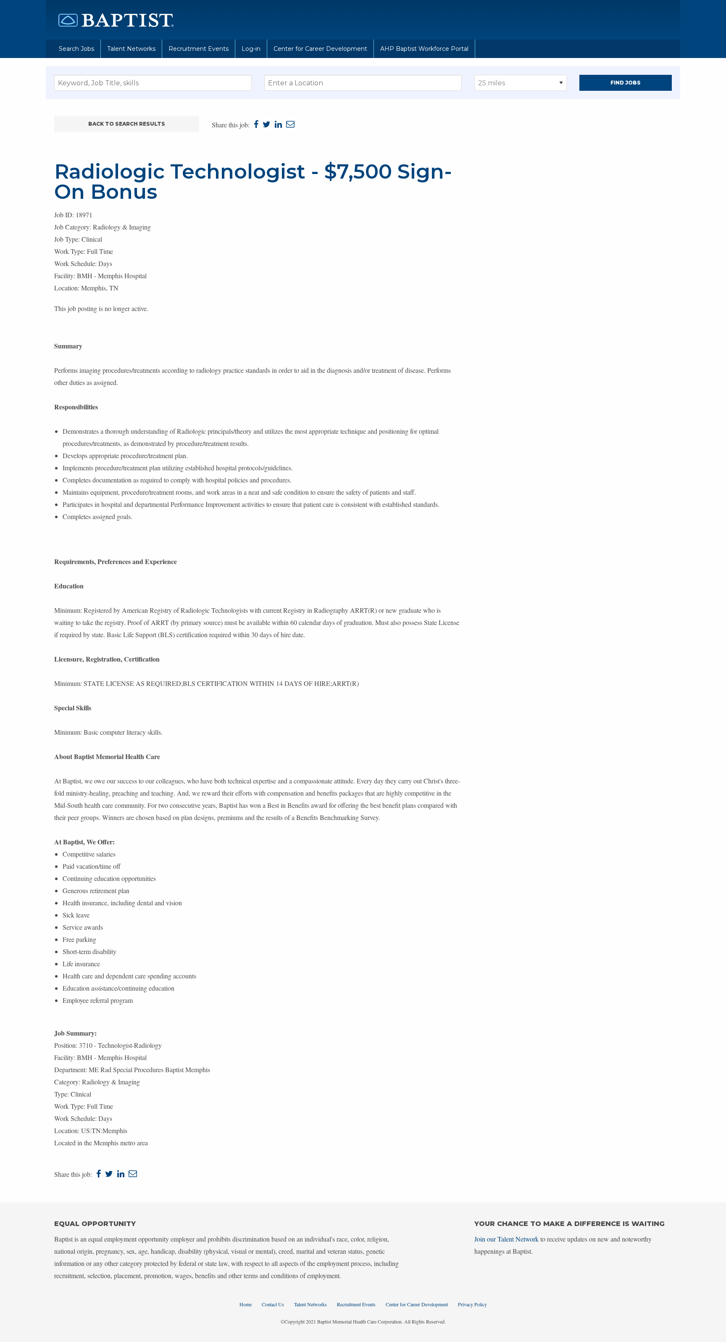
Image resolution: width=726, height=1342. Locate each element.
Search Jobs (76, 49)
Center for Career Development (320, 49)
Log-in (251, 49)
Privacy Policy (472, 1304)
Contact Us (273, 1304)
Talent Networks (131, 49)
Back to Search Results (126, 124)
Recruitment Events (198, 49)
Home (245, 1304)
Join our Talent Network (506, 1238)
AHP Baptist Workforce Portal (424, 49)
